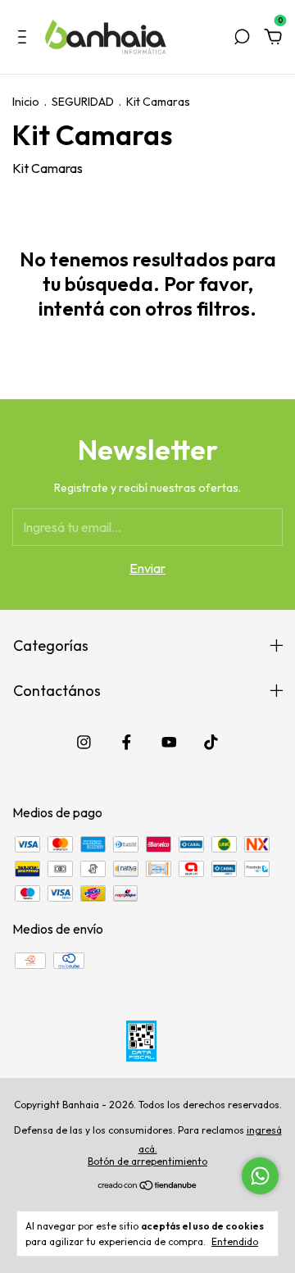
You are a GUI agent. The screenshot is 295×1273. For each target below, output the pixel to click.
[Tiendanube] (148, 1186)
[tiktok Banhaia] (211, 742)
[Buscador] (241, 37)
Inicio (25, 101)
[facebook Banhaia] (126, 742)
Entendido (234, 1241)
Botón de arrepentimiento (147, 1161)
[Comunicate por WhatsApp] (260, 1175)
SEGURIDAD (83, 101)
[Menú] (25, 37)
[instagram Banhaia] (84, 742)
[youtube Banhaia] (169, 742)
